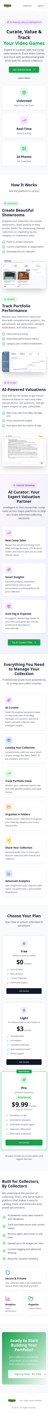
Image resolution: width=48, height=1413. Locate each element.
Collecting (27, 5)
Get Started (24, 991)
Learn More (24, 77)
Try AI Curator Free (22, 642)
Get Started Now (22, 69)
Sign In (41, 5)
